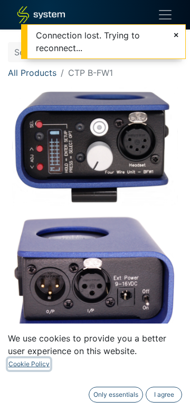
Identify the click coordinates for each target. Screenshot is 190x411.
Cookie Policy (29, 364)
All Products (32, 72)
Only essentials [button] (115, 394)
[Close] (176, 35)
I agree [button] (164, 394)
